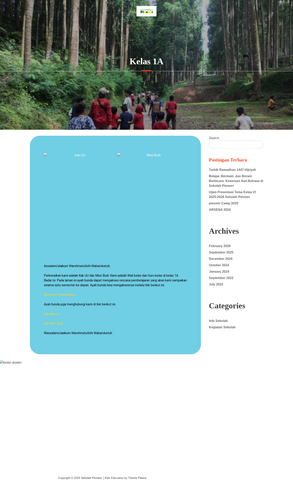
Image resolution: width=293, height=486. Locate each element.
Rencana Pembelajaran (60, 295)
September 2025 (221, 252)
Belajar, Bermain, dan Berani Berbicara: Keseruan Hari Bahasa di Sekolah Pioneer (236, 180)
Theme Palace (137, 477)
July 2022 (216, 284)
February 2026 (220, 246)
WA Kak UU (51, 314)
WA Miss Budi (53, 323)
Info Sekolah (218, 321)
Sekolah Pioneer (146, 20)
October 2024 (219, 265)
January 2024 (219, 271)
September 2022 (221, 278)
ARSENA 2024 (220, 209)
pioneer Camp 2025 (223, 203)
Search (214, 138)
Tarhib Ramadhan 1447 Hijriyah (232, 169)
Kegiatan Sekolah (222, 327)
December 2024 (220, 258)
